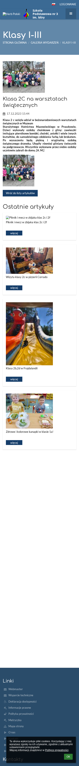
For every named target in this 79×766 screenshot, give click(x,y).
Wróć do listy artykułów (20, 193)
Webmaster (15, 689)
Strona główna (15, 42)
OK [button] (68, 756)
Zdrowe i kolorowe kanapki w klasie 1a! (29, 431)
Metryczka (14, 720)
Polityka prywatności (21, 713)
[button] (53, 4)
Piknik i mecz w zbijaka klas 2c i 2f (26, 222)
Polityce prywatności (56, 750)
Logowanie (68, 4)
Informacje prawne (19, 707)
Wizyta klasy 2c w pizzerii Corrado (26, 277)
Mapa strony (16, 726)
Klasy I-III (69, 42)
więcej (14, 233)
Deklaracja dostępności (22, 701)
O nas (11, 732)
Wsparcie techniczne (20, 695)
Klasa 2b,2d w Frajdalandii (21, 368)
